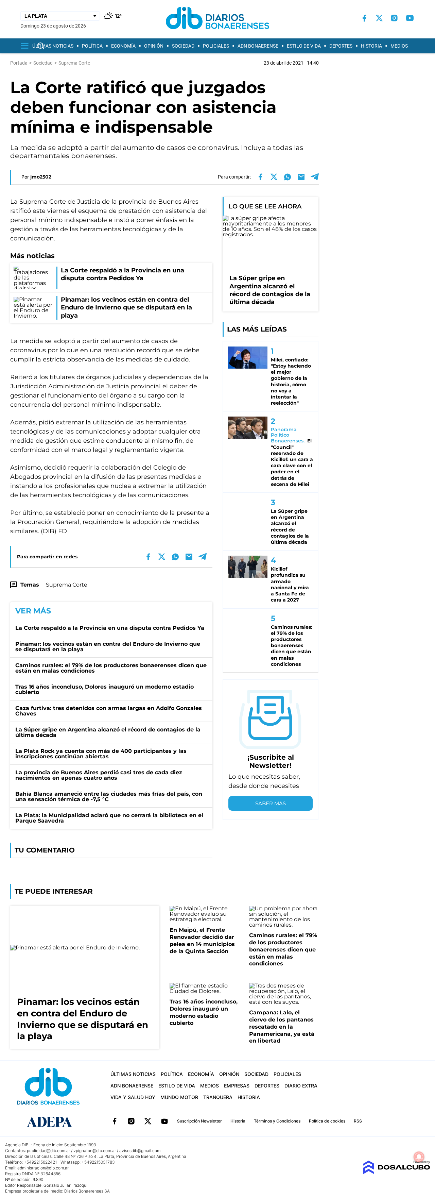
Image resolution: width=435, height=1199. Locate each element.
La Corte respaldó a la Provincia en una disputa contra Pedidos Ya (109, 628)
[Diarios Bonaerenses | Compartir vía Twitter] (274, 177)
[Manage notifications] (419, 1156)
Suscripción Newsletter (199, 1121)
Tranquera (217, 1097)
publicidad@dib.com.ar (48, 1150)
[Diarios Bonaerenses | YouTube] (410, 18)
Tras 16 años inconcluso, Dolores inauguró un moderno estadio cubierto (104, 689)
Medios (399, 46)
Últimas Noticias (52, 46)
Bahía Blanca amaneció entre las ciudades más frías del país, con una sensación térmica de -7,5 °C (108, 797)
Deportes (340, 46)
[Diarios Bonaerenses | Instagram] (394, 18)
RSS (358, 1121)
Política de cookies (327, 1121)
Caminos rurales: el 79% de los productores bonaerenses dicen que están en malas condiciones (111, 668)
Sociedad (183, 46)
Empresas (236, 1085)
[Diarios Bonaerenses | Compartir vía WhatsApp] (287, 177)
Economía (123, 46)
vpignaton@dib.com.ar (94, 1150)
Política (92, 46)
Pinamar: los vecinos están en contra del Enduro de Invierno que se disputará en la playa (107, 647)
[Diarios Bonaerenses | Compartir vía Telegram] (315, 177)
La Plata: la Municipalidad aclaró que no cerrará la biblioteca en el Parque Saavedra (109, 818)
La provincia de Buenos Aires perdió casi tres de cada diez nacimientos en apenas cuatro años (98, 775)
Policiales (216, 46)
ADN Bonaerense (258, 46)
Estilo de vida (304, 46)
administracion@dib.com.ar (43, 1167)
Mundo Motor (179, 1097)
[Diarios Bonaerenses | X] (379, 18)
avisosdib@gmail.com (139, 1150)
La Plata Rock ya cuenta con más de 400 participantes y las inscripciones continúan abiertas (101, 754)
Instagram (131, 1121)
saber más (270, 803)
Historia (371, 46)
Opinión (153, 46)
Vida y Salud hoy (132, 1097)
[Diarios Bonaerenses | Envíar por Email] (301, 177)
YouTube (164, 1121)
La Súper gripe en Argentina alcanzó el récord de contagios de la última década (108, 732)
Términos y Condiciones (277, 1121)
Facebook (114, 1121)
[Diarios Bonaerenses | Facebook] (364, 18)
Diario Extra (300, 1085)
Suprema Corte (66, 584)
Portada (19, 63)
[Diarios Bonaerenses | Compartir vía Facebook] (260, 177)
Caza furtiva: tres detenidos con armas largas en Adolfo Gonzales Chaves (108, 711)
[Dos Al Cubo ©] (396, 1172)
